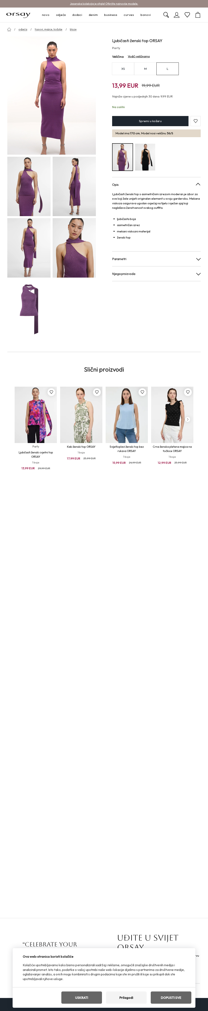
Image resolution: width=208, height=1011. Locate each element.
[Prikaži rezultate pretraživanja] (166, 15)
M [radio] (145, 69)
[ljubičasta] (122, 157)
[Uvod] (9, 29)
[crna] (145, 157)
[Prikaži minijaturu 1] (29, 186)
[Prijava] (177, 15)
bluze (73, 29)
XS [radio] (123, 69)
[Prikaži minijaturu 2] (74, 186)
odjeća (22, 29)
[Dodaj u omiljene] (51, 392)
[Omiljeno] (187, 15)
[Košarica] (198, 15)
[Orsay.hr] (18, 15)
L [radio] (167, 69)
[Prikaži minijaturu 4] (74, 248)
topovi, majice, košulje (48, 29)
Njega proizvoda (123, 274)
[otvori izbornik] (51, 15)
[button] (196, 121)
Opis (115, 185)
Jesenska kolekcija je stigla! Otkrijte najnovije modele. (104, 3)
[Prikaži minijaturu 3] (29, 248)
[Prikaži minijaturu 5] (29, 309)
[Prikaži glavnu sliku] (51, 95)
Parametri (119, 259)
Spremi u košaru (150, 121)
